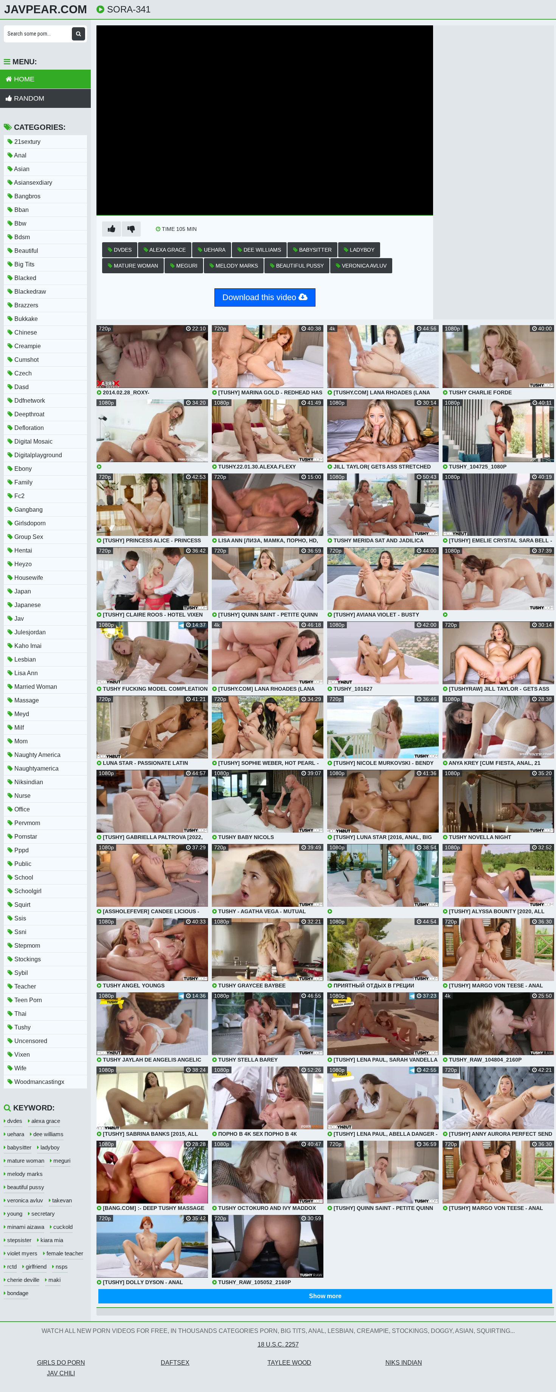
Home (23, 79)
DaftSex (175, 1362)
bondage (17, 1293)
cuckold (62, 1227)
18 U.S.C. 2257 (278, 1344)
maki (54, 1280)
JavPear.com (45, 9)
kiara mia (51, 1240)
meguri (186, 266)
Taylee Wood (289, 1362)
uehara (213, 250)
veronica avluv (363, 266)
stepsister (18, 1240)
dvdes (122, 250)
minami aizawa (25, 1227)
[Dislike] (131, 229)
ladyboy (361, 250)
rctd (11, 1266)
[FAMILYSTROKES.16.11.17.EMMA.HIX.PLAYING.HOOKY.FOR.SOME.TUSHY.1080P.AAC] (152, 434)
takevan (61, 1200)
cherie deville (22, 1280)
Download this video (260, 297)
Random (28, 98)
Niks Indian (403, 1362)
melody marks (236, 266)
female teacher (64, 1253)
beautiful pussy (299, 266)
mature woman (135, 266)
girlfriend (35, 1266)
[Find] (78, 33)
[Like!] (111, 229)
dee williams (261, 250)
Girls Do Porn (61, 1362)
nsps (61, 1266)
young (14, 1213)
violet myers (21, 1253)
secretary (42, 1213)
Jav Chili (61, 1373)
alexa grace (167, 250)
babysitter (315, 250)
